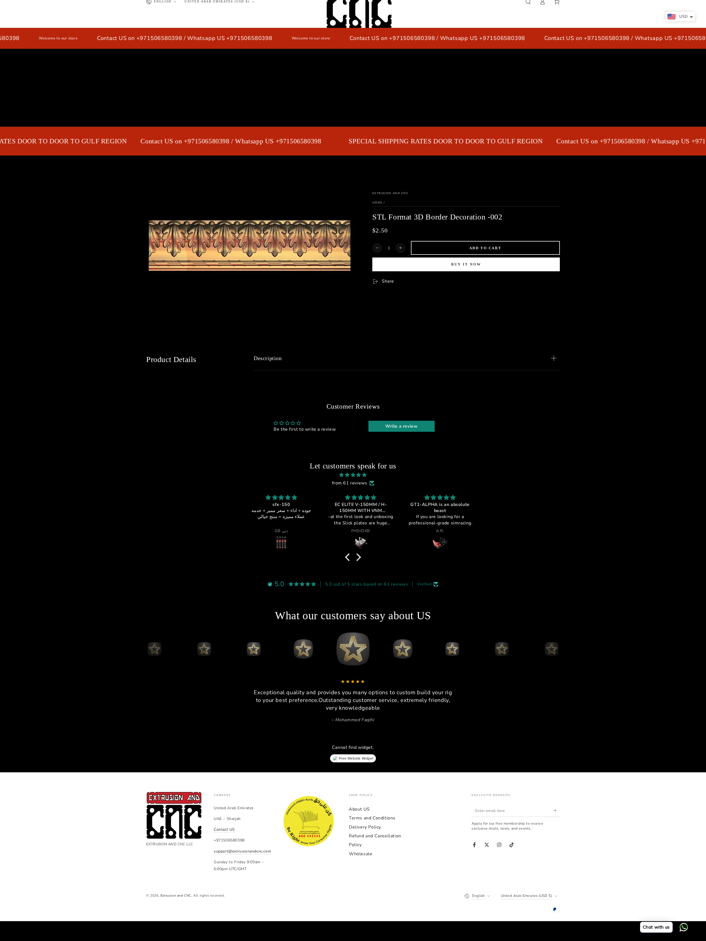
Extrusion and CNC (390, 193)
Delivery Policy (365, 827)
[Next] (554, 649)
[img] (353, 475)
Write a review (401, 426)
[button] (349, 557)
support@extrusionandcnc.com (242, 851)
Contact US (224, 829)
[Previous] (151, 649)
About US (359, 809)
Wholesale (360, 854)
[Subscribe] (556, 811)
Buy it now (466, 264)
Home (377, 203)
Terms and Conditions (372, 818)
